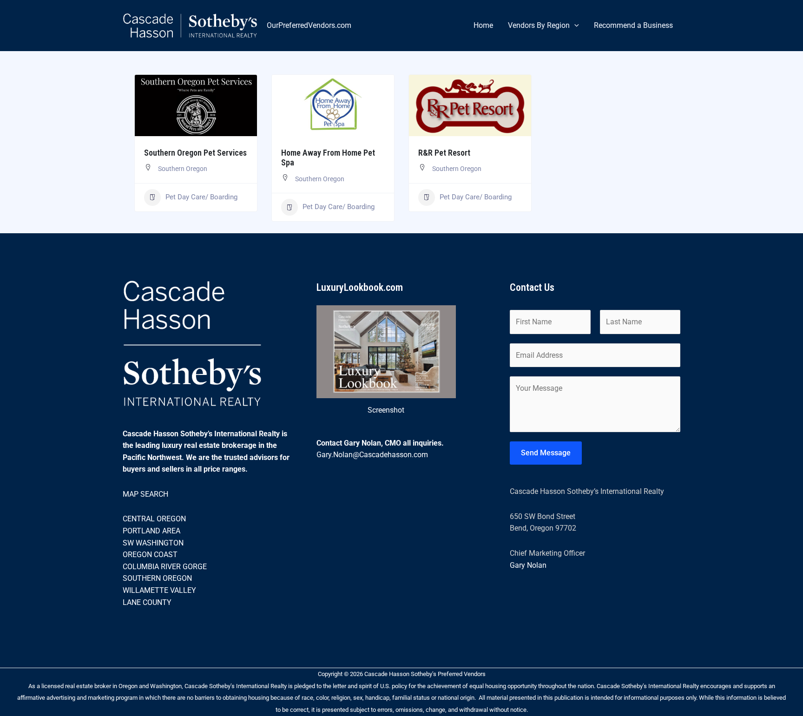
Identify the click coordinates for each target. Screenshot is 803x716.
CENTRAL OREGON (154, 518)
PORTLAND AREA (151, 530)
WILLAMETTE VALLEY (159, 590)
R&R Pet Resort (444, 153)
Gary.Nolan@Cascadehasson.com (372, 454)
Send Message (546, 452)
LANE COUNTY (147, 602)
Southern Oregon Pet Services (195, 153)
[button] (574, 25)
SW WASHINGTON (153, 543)
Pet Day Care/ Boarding (201, 197)
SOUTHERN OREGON (157, 578)
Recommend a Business (633, 25)
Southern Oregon (182, 168)
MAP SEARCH (145, 494)
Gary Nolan (528, 565)
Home (483, 25)
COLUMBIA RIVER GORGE (165, 566)
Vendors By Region (539, 25)
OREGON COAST (150, 554)
